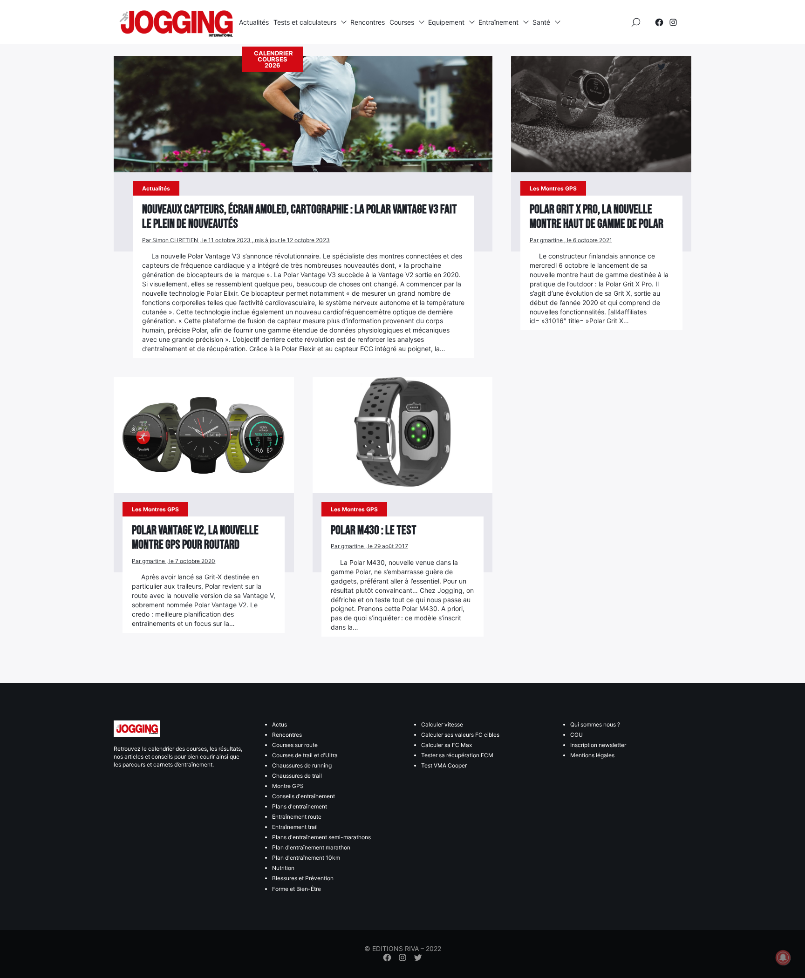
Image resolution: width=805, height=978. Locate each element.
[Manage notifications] (783, 957)
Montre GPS (288, 785)
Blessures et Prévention (303, 878)
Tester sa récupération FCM (457, 755)
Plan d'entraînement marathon (311, 847)
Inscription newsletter (598, 744)
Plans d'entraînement (299, 806)
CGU (576, 734)
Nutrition (283, 867)
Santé (541, 22)
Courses (401, 22)
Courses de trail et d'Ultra (305, 755)
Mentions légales (592, 755)
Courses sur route (295, 744)
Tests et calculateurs (304, 22)
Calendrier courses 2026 (273, 59)
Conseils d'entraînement (303, 796)
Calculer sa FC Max (446, 744)
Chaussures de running (302, 765)
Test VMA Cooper (444, 765)
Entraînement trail (295, 826)
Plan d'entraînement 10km (306, 857)
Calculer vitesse (442, 724)
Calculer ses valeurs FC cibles (460, 734)
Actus (279, 724)
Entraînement (498, 22)
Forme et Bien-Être (296, 888)
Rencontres (367, 22)
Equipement (446, 22)
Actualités (254, 22)
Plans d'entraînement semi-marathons (321, 837)
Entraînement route (296, 816)
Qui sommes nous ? (595, 724)
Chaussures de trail (297, 775)
